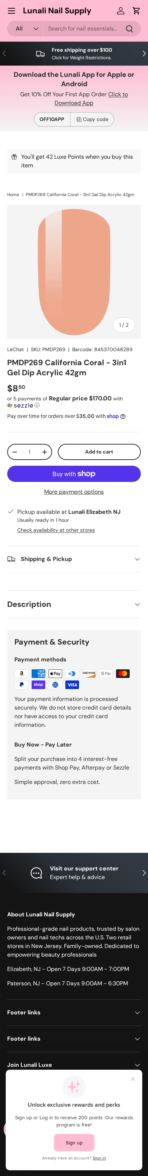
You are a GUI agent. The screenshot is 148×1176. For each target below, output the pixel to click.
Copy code (95, 119)
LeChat (15, 349)
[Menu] (11, 11)
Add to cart (99, 451)
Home (13, 194)
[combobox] (74, 28)
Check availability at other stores (56, 530)
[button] (136, 11)
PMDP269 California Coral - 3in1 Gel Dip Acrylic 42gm (80, 194)
